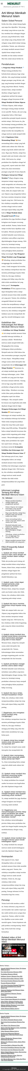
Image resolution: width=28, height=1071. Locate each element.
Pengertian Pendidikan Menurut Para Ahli (13, 1047)
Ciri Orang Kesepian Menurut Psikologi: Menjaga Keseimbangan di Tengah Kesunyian (13, 986)
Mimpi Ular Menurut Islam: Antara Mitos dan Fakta (13, 1042)
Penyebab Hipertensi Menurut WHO (11, 972)
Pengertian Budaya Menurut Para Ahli (12, 1045)
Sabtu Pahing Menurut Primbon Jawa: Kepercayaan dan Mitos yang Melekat (12, 1002)
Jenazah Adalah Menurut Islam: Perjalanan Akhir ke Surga (13, 968)
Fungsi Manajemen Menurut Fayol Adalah (13, 999)
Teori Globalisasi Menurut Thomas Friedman (11, 994)
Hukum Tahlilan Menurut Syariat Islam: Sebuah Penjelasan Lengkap (12, 1005)
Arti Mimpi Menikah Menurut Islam (11, 1019)
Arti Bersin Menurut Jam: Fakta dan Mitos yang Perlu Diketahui (13, 1059)
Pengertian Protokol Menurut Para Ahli (12, 980)
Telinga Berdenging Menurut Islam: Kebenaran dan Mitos (11, 1038)
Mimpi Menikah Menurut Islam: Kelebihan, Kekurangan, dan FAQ (14, 1028)
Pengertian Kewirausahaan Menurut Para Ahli (13, 1022)
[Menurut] (14, 3)
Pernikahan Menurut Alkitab (9, 974)
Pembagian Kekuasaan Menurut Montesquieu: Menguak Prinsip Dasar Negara (12, 1035)
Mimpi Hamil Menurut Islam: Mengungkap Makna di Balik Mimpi (13, 1052)
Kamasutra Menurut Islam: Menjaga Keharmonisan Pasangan (11, 1056)
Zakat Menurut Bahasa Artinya (10, 1031)
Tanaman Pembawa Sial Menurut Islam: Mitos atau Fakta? (12, 990)
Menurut (14, 1068)
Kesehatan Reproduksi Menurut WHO (12, 978)
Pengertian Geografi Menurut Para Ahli (12, 1049)
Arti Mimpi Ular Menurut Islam (10, 1025)
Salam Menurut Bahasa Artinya (10, 1008)
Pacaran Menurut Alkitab (8, 983)
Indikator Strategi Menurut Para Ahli (11, 976)
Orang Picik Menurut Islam (9, 997)
